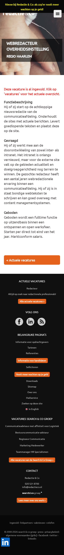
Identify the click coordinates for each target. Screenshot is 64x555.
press (40, 531)
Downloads (32, 380)
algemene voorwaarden (18, 535)
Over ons (32, 392)
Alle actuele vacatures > (32, 301)
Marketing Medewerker (32, 445)
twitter (53, 535)
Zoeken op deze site (32, 403)
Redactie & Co (32, 477)
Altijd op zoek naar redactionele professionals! (32, 293)
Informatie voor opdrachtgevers (32, 341)
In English (34, 408)
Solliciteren (32, 366)
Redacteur (32, 288)
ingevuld (14, 522)
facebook (43, 535)
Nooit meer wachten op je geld (32, 374)
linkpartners (26, 522)
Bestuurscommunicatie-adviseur (32, 432)
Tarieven (32, 347)
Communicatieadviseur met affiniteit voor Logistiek (32, 425)
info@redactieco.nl (32, 486)
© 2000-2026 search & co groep (20, 531)
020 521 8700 (32, 483)
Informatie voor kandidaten (32, 360)
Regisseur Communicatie (32, 438)
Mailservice (32, 397)
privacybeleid (52, 531)
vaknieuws (39, 522)
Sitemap (32, 386)
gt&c (34, 535)
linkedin (32, 538)
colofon (50, 522)
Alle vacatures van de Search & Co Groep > (32, 459)
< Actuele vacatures (20, 260)
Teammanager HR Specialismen (32, 451)
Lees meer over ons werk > (32, 500)
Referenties (32, 353)
